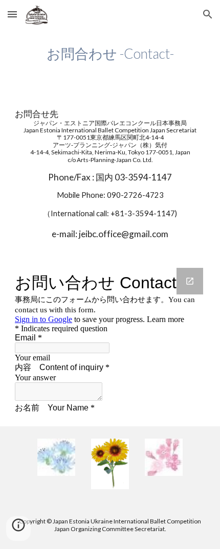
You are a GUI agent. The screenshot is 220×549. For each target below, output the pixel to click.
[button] (12, 14)
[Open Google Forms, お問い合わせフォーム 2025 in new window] (190, 281)
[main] (110, 53)
